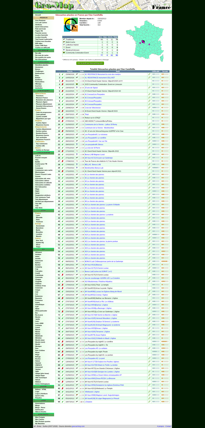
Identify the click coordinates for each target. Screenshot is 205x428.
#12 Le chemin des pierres (95, 211)
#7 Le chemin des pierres (94, 195)
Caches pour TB (41, 164)
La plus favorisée (41, 35)
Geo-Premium (40, 20)
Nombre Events (41, 133)
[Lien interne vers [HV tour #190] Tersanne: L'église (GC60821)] (149, 332)
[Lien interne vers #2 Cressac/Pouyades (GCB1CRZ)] (149, 98)
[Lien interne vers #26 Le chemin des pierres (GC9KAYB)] (149, 258)
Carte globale (41, 114)
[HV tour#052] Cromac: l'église (96, 295)
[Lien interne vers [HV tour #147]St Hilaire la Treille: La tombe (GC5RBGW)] (149, 365)
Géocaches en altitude (43, 183)
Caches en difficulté (42, 47)
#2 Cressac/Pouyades (93, 98)
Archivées (39, 88)
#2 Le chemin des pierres (94, 178)
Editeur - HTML (40, 389)
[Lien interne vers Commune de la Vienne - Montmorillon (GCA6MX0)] (149, 128)
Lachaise (38, 325)
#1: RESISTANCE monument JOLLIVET (100, 78)
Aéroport (38, 252)
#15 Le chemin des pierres (95, 221)
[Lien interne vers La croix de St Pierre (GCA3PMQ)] (149, 148)
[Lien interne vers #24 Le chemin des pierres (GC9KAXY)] (149, 252)
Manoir (37, 329)
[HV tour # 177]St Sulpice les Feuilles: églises (102, 362)
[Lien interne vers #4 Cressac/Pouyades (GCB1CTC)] (149, 105)
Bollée (37, 162)
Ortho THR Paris (41, 45)
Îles (36, 313)
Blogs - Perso (40, 407)
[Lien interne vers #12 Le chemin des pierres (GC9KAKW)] (149, 212)
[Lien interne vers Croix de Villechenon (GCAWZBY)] (149, 108)
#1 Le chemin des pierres (94, 175)
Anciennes (39, 67)
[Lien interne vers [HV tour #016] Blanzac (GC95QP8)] (149, 265)
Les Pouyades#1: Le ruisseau (96, 134)
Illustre (37, 317)
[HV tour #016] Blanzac (93, 265)
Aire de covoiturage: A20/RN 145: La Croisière (102, 278)
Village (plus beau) (42, 373)
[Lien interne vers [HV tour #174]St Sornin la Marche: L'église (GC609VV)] (149, 315)
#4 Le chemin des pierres (94, 185)
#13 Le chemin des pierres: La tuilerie (99, 215)
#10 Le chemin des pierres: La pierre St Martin (102, 205)
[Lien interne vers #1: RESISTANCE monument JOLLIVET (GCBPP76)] (149, 78)
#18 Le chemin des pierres (95, 231)
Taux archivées (41, 137)
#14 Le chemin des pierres (95, 218)
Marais (37, 331)
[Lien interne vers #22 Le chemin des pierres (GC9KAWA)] (149, 245)
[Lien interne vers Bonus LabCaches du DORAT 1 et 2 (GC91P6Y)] (149, 272)
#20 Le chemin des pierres (95, 238)
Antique (38, 254)
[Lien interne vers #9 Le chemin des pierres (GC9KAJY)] (149, 202)
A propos (160, 426)
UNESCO (38, 365)
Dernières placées (41, 65)
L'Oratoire (88, 402)
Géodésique (39, 304)
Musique (38, 346)
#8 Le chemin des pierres (94, 198)
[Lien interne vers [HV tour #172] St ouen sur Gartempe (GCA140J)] (149, 158)
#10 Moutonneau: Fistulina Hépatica (98, 282)
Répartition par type (43, 118)
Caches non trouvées (43, 41)
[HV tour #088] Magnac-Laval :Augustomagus (102, 395)
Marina (37, 334)
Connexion (38, 12)
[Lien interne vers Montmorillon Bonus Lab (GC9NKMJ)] (149, 168)
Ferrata (37, 176)
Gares (37, 302)
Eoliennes (39, 296)
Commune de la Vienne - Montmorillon (99, 128)
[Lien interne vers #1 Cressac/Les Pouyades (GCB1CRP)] (149, 95)
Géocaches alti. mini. (43, 178)
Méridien (38, 338)
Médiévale (39, 336)
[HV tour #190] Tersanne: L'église (97, 332)
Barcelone (39, 228)
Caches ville (40, 146)
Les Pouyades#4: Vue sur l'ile (96, 141)
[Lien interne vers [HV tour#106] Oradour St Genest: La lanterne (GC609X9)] (149, 322)
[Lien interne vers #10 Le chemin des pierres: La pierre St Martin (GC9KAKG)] (149, 205)
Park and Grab (40, 29)
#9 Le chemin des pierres (94, 201)
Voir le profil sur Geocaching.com (90, 63)
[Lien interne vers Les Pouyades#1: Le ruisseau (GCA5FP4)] (149, 135)
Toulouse (39, 221)
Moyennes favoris (42, 125)
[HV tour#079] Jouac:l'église (95, 335)
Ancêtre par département (44, 201)
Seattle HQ (40, 242)
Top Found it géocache (43, 39)
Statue (37, 361)
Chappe (38, 279)
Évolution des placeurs (44, 100)
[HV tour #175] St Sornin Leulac (97, 268)
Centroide (39, 277)
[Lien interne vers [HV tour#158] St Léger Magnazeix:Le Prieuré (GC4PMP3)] (149, 399)
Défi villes (38, 43)
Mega (37, 189)
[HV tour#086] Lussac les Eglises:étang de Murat (103, 292)
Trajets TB (39, 31)
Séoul (38, 244)
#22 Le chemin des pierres (95, 245)
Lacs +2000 (39, 323)
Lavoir (37, 327)
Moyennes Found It (43, 139)
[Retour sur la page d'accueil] (102, 5)
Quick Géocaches (41, 27)
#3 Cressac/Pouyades (93, 101)
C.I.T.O (37, 166)
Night (37, 191)
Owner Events (41, 108)
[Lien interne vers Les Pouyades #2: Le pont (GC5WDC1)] (149, 359)
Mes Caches (39, 419)
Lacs (37, 321)
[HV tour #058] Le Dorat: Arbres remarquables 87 (103, 375)
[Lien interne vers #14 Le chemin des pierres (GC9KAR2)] (149, 218)
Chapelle (38, 281)
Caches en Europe (42, 150)
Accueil (38, 15)
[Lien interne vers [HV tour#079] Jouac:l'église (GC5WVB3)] (149, 335)
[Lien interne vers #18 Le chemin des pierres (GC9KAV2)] (149, 232)
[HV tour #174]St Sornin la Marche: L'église (101, 315)
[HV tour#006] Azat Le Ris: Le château (99, 302)
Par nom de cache (41, 55)
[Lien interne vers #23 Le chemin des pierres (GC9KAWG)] (149, 248)
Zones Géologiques (42, 384)
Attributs (38, 24)
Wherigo (38, 84)
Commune (39, 168)
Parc (36, 348)
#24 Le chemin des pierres (95, 251)
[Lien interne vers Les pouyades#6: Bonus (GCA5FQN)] (149, 145)
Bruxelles (39, 232)
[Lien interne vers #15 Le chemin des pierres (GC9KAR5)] (149, 222)
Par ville (38, 53)
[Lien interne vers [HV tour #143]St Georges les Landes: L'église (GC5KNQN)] (149, 372)
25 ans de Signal (91, 88)
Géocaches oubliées (42, 185)
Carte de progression (43, 112)
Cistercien (39, 288)
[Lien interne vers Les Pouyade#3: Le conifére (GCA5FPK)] (149, 138)
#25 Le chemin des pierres (95, 255)
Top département (41, 199)
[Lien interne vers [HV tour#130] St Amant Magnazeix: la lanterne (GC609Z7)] (149, 325)
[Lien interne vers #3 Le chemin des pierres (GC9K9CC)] (149, 182)
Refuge (38, 357)
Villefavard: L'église (92, 392)
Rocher (38, 359)
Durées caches (41, 131)
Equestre (38, 298)
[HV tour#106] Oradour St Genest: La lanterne (102, 322)
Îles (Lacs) (39, 315)
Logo (37, 391)
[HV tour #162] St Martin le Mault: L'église (100, 338)
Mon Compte (40, 417)
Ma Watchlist (40, 423)
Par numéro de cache (43, 57)
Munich (38, 236)
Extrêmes (38, 79)
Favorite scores (41, 33)
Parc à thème (40, 350)
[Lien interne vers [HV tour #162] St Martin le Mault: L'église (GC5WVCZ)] (149, 339)
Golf (36, 306)
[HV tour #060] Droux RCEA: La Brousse (100, 378)
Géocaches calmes (42, 180)
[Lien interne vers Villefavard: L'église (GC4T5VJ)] (149, 392)
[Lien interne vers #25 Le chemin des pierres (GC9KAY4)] (149, 255)
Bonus (37, 69)
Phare (37, 352)
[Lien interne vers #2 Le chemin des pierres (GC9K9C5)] (149, 178)
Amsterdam (40, 226)
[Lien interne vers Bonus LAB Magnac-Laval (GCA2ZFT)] (149, 155)
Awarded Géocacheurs (44, 106)
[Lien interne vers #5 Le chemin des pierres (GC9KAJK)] (149, 188)
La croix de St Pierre (92, 148)
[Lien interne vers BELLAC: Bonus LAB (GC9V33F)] (149, 165)
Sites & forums (40, 412)
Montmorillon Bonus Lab (94, 168)
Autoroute (39, 260)
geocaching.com (78, 426)
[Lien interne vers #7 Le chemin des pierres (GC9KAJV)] (149, 195)
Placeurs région (41, 102)
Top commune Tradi (42, 197)
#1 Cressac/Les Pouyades (95, 94)
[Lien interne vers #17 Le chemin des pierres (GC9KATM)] (149, 228)
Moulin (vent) (40, 342)
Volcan (37, 380)
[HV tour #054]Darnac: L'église (96, 305)
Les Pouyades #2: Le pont (95, 358)
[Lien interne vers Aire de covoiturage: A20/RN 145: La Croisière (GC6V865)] (149, 278)
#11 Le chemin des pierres (95, 208)
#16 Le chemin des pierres (95, 225)
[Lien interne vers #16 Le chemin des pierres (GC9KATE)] (149, 225)
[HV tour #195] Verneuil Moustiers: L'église (101, 318)
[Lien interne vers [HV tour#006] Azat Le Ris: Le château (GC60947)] (149, 302)
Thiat (87, 114)
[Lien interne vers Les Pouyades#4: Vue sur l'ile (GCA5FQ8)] (149, 141)
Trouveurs (39, 95)
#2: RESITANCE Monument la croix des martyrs (103, 74)
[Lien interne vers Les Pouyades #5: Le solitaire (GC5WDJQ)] (149, 349)
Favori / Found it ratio (43, 174)
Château (38, 283)
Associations (40, 403)
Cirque (37, 290)
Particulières (39, 82)
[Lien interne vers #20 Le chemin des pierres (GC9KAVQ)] (149, 238)
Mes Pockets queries (42, 421)
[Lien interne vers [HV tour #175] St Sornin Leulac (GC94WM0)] (149, 268)
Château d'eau (40, 286)
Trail (36, 205)
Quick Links (39, 396)
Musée (37, 344)
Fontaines (39, 300)
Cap (36, 269)
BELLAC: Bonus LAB (93, 165)
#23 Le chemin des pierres (95, 248)
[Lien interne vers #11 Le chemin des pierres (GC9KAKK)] (149, 208)
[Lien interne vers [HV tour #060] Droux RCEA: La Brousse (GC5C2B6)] (149, 379)
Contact (168, 426)
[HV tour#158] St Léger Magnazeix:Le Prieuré (102, 398)
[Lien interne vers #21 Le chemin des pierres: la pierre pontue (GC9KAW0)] (149, 242)
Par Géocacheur (41, 59)
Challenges (39, 71)
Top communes (41, 144)
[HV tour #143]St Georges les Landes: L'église (102, 372)
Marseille (39, 217)
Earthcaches (39, 73)
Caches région (41, 123)
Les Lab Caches (41, 22)
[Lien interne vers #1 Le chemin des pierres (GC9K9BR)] (149, 175)
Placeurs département (44, 104)
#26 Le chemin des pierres (95, 258)
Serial (37, 193)
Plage (37, 354)
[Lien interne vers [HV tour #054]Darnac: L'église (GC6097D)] (149, 305)
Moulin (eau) (39, 340)
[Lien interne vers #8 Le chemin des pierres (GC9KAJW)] (149, 198)
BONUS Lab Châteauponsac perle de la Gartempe (104, 261)
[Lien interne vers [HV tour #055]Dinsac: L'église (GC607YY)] (149, 329)
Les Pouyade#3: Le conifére (95, 138)
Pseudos (38, 398)
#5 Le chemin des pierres (94, 188)
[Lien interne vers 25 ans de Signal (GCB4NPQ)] (149, 88)
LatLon (38, 155)
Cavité (37, 273)
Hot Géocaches (41, 187)
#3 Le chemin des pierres (94, 181)
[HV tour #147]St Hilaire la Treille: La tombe (101, 365)
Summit (38, 363)
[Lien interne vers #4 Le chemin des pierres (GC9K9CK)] (149, 185)
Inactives (38, 86)
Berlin (38, 230)
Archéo (38, 258)
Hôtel (37, 309)
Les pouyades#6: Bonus (94, 144)
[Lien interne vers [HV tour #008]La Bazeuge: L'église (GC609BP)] (149, 309)
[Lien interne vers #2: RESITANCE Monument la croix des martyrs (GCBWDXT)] (149, 75)
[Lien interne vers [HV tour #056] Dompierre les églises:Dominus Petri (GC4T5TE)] (149, 385)
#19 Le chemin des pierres (95, 235)
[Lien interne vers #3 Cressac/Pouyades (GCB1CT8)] (149, 101)
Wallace (38, 382)
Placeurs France (42, 98)
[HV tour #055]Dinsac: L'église (96, 328)
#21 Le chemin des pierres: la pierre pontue (101, 241)
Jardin (37, 319)
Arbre (37, 256)
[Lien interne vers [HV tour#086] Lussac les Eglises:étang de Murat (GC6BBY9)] (149, 292)
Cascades (38, 271)
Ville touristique (41, 377)
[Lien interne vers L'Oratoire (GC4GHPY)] (149, 402)
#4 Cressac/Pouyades (93, 104)
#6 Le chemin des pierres (94, 191)
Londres (39, 234)
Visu (36, 160)
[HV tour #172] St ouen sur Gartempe (99, 158)
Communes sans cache (43, 170)
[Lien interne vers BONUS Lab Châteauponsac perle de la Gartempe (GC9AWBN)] (149, 262)
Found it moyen (41, 157)
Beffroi (37, 263)
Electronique (40, 172)
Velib (37, 371)
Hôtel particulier (41, 311)
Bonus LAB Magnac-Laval (95, 155)
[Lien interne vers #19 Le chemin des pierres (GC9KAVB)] (149, 235)
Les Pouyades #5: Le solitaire (96, 348)
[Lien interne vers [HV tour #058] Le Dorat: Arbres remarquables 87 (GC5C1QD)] (149, 375)
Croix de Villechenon (93, 108)
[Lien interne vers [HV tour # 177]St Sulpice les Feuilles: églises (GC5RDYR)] (149, 362)
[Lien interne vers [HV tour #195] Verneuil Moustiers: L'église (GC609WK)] (149, 319)
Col (36, 294)
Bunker (38, 265)
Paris (38, 219)
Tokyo (38, 247)
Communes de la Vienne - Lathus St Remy (101, 124)
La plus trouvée (41, 37)
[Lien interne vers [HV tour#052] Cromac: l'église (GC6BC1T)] (149, 295)
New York (39, 240)
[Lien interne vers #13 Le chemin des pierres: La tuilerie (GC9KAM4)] (149, 215)
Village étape (40, 375)
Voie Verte (38, 208)
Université (39, 367)
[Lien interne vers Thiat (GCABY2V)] (149, 115)
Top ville (38, 203)
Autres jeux (39, 409)
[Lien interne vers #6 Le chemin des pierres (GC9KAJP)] (149, 192)
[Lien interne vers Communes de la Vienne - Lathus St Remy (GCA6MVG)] (149, 125)
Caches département (43, 129)
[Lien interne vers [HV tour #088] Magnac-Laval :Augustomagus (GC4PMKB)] (149, 395)
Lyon (38, 215)
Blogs (37, 405)
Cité (36, 292)
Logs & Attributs (41, 393)
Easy (37, 75)
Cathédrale (39, 275)
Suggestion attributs (42, 195)
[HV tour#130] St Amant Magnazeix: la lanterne (102, 325)
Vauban (38, 369)
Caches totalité (41, 116)
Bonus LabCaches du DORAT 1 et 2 (98, 271)
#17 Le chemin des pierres (95, 228)
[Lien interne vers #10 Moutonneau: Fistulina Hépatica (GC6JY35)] (149, 282)
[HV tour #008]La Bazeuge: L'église (98, 308)
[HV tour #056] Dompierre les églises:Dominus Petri (104, 385)
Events (37, 77)
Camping (38, 267)
